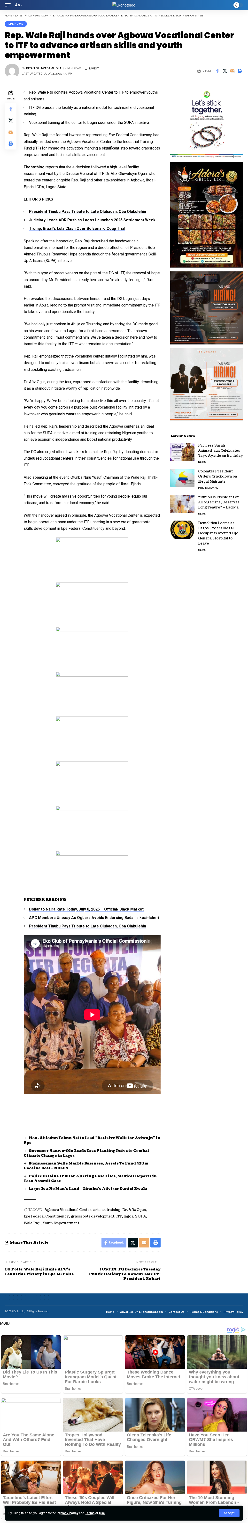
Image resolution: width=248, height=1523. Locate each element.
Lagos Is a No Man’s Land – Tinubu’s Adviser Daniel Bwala (88, 1189)
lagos (128, 1216)
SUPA (140, 1216)
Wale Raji (32, 1223)
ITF (119, 1216)
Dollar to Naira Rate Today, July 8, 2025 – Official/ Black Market (86, 909)
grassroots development (92, 1216)
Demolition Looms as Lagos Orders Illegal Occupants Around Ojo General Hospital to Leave (218, 533)
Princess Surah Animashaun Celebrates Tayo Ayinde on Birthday (220, 450)
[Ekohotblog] (123, 5)
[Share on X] (224, 71)
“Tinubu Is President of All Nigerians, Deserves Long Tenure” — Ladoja (219, 502)
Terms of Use (95, 1513)
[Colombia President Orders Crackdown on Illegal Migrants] (182, 478)
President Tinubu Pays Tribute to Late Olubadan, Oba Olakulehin (87, 211)
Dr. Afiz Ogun (134, 1210)
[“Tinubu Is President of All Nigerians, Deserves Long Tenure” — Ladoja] (182, 504)
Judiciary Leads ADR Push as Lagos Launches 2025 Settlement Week (92, 220)
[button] (229, 1513)
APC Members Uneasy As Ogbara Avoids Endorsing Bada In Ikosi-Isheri (94, 917)
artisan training (106, 1210)
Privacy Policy (67, 1513)
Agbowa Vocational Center (68, 1210)
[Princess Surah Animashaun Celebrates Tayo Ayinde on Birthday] (182, 452)
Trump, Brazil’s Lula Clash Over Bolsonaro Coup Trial (77, 228)
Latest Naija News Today (32, 15)
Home (8, 15)
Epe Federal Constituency (46, 1216)
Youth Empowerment (60, 1223)
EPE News (15, 23)
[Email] (232, 71)
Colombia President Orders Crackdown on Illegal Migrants (217, 476)
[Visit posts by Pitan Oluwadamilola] (12, 71)
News (202, 462)
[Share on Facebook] (217, 71)
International (208, 487)
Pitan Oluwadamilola (44, 68)
